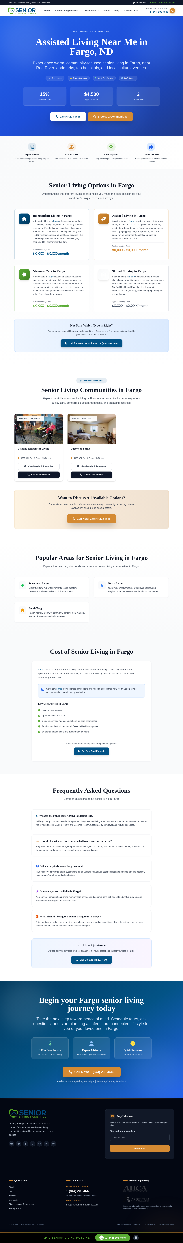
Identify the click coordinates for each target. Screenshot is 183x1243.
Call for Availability (40, 475)
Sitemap (12, 1195)
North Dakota (97, 31)
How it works (140, 3)
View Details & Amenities (40, 466)
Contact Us (13, 1200)
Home (47, 11)
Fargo (56, 221)
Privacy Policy (15, 1208)
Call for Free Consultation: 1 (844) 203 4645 (93, 343)
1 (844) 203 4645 (78, 1191)
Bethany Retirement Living (33, 448)
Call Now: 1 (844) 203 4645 (94, 518)
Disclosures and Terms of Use (22, 1204)
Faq (10, 1191)
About (106, 11)
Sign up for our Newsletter (123, 1131)
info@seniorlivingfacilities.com (82, 1204)
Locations (84, 31)
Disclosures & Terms (166, 1224)
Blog (116, 11)
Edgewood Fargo (80, 448)
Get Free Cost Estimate (93, 751)
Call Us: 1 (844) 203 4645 (94, 959)
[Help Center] (136, 1237)
